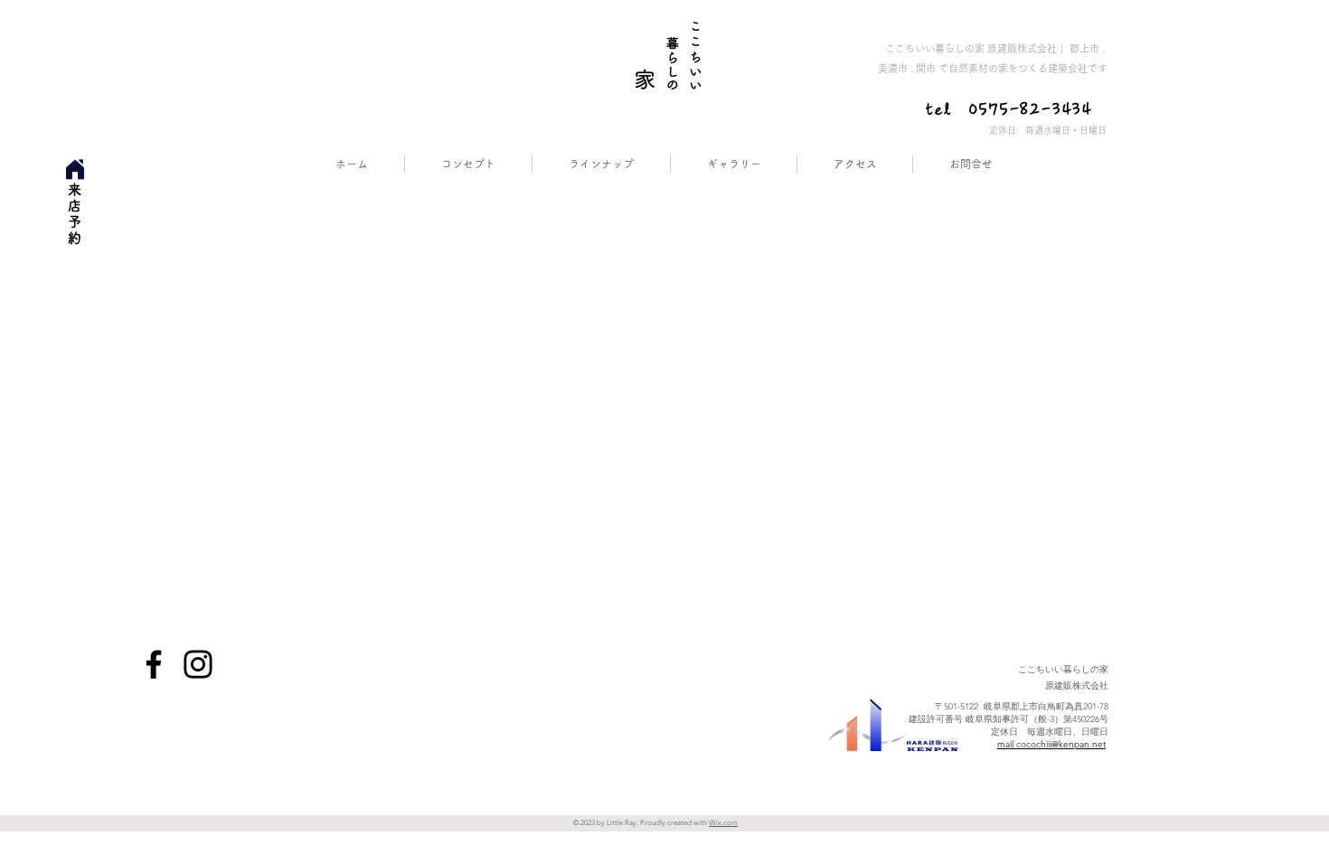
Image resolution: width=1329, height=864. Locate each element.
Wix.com (723, 823)
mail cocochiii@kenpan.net (1051, 744)
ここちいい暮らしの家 (1063, 669)
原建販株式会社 (1063, 685)
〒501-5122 (959, 706)
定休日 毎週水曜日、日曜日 (1049, 731)
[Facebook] (154, 664)
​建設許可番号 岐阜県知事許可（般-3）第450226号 (1008, 719)
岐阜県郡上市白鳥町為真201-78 (1046, 706)
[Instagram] (198, 664)
